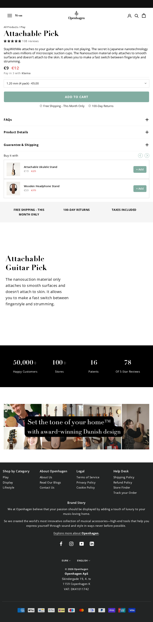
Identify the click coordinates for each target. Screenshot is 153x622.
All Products (11, 27)
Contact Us (47, 487)
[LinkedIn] (92, 543)
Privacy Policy (86, 482)
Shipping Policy (124, 477)
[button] (13, 41)
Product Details (16, 132)
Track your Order (125, 493)
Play (23, 27)
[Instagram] (71, 543)
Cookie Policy (85, 487)
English (82, 560)
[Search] (137, 16)
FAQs (8, 120)
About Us (46, 477)
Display (8, 482)
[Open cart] (144, 15)
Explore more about (76, 533)
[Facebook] (61, 543)
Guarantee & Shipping (21, 145)
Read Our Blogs (50, 482)
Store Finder (121, 487)
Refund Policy (122, 482)
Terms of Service (87, 477)
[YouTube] (81, 543)
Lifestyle (8, 487)
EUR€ (65, 560)
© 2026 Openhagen (76, 569)
